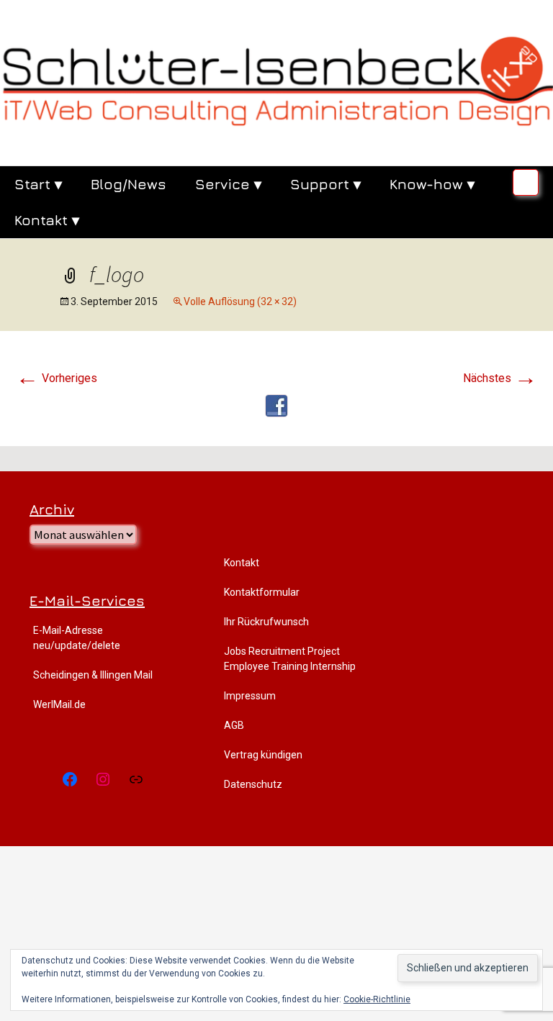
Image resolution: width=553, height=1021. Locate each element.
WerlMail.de (59, 704)
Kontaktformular (262, 592)
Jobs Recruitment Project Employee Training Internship (290, 658)
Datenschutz (253, 784)
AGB (234, 725)
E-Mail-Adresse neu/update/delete (76, 638)
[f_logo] (276, 405)
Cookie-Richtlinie (376, 999)
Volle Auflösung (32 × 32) (240, 301)
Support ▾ (325, 184)
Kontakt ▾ (46, 220)
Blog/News (128, 184)
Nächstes (500, 378)
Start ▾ (38, 184)
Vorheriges (56, 378)
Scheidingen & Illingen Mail (93, 675)
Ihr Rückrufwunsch (266, 621)
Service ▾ (228, 184)
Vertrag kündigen (263, 755)
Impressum (250, 696)
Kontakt (241, 562)
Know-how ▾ (432, 184)
